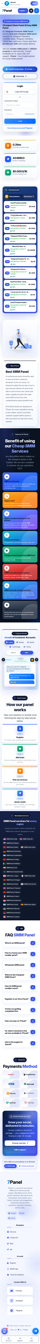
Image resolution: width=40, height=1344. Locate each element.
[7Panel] (7, 10)
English (22, 11)
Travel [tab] (28, 647)
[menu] (36, 10)
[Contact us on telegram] (35, 1331)
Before (13, 652)
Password (8, 110)
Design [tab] (21, 642)
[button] (20, 943)
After (26, 652)
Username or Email (11, 101)
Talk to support (20, 1150)
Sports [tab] (32, 642)
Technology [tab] (16, 647)
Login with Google (21, 92)
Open (34, 3)
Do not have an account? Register (20, 128)
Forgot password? (30, 114)
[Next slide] (36, 659)
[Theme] (31, 10)
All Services (28, 196)
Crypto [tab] (10, 642)
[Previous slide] (3, 659)
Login (20, 121)
